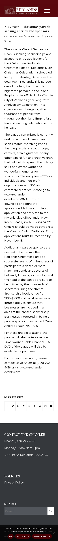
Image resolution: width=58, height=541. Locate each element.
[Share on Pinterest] (23, 406)
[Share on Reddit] (45, 406)
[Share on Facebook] (7, 406)
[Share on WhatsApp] (18, 406)
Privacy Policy (14, 482)
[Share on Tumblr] (34, 406)
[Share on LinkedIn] (29, 406)
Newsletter (34, 36)
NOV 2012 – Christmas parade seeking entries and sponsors (27, 28)
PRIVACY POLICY (42, 536)
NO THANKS (23, 536)
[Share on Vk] (40, 406)
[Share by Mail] (51, 406)
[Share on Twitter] (12, 406)
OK (10, 536)
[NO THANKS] (54, 532)
